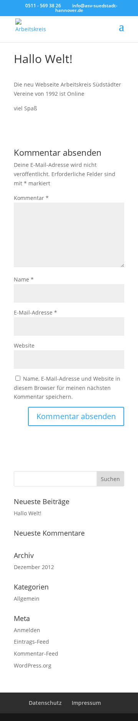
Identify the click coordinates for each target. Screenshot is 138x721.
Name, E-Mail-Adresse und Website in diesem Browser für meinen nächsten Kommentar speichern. (67, 388)
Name (24, 279)
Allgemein (26, 598)
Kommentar (31, 197)
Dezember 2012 (34, 567)
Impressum (86, 702)
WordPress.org (32, 665)
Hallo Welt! (27, 513)
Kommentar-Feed (36, 653)
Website (24, 345)
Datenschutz (45, 702)
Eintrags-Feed (31, 641)
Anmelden (27, 630)
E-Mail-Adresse (35, 312)
